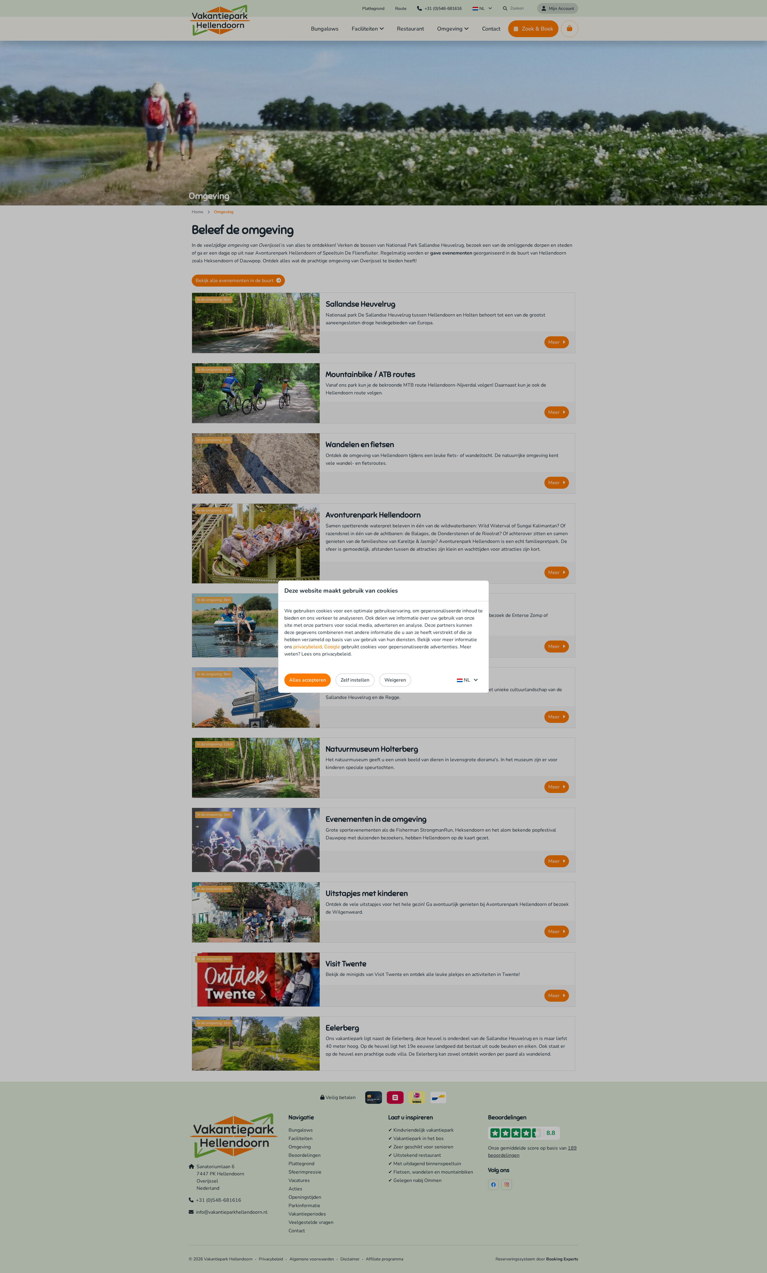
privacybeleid (307, 647)
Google (332, 647)
